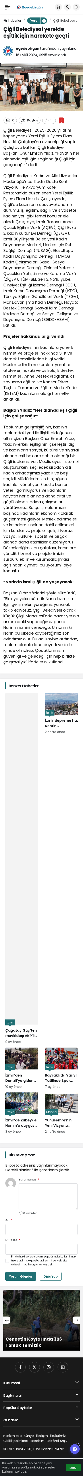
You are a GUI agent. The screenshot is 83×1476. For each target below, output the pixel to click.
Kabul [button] (73, 1468)
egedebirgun (27, 48)
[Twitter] (34, 1367)
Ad (8, 1220)
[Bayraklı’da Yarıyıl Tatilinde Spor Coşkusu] (61, 1068)
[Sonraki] (76, 1320)
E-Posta (12, 1240)
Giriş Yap (50, 1276)
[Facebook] (20, 1367)
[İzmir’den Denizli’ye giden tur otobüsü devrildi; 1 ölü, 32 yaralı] (21, 1068)
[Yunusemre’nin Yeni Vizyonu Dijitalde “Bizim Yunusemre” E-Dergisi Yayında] (61, 1113)
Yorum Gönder (21, 1276)
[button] (58, 7)
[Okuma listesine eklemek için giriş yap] (61, 120)
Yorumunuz (29, 1180)
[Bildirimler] (76, 7)
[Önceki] (6, 1320)
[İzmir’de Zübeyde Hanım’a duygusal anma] (21, 1113)
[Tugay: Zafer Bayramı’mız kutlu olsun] (42, 1320)
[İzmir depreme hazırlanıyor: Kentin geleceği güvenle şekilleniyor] (61, 868)
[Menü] (7, 7)
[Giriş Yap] (67, 7)
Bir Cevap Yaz (22, 1155)
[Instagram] (48, 1367)
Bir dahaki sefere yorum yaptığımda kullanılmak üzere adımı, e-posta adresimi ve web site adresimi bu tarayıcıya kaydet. (43, 1260)
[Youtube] (63, 1367)
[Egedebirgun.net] (29, 7)
